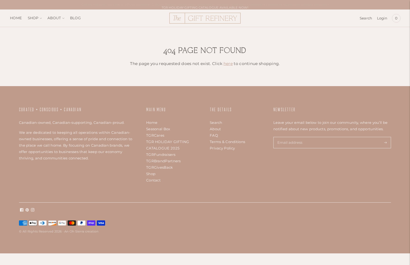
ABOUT (54, 18)
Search (366, 18)
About (215, 129)
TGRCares (155, 135)
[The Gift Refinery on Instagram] (32, 210)
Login (382, 18)
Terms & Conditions (227, 141)
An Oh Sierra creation (81, 231)
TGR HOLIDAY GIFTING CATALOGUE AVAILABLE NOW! (205, 4)
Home (151, 122)
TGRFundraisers (160, 154)
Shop (150, 174)
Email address (289, 137)
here (228, 63)
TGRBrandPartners (163, 161)
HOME (16, 18)
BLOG (75, 18)
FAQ (214, 135)
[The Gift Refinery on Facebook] (21, 210)
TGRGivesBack (159, 167)
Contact (153, 180)
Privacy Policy (222, 148)
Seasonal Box (158, 129)
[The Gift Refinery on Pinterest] (27, 210)
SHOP (33, 18)
